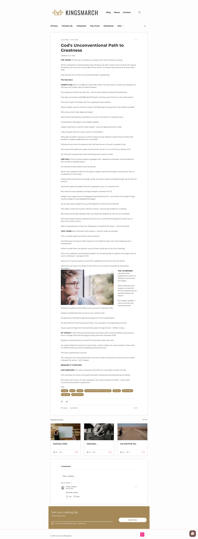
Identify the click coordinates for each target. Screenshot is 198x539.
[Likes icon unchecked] (67, 496)
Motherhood (108, 26)
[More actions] (136, 39)
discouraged (127, 391)
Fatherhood (81, 26)
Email (58, 516)
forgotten (65, 394)
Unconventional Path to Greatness (97, 391)
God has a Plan (60, 444)
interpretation (77, 394)
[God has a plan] (65, 431)
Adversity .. (92, 444)
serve (72, 391)
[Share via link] (67, 402)
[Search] (139, 12)
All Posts (54, 26)
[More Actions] (136, 487)
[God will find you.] (132, 431)
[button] (145, 26)
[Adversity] (99, 431)
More (120, 26)
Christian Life (67, 26)
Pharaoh (117, 391)
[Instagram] (142, 534)
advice (80, 391)
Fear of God (94, 26)
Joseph (64, 391)
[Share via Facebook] (62, 402)
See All (145, 419)
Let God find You (128, 444)
